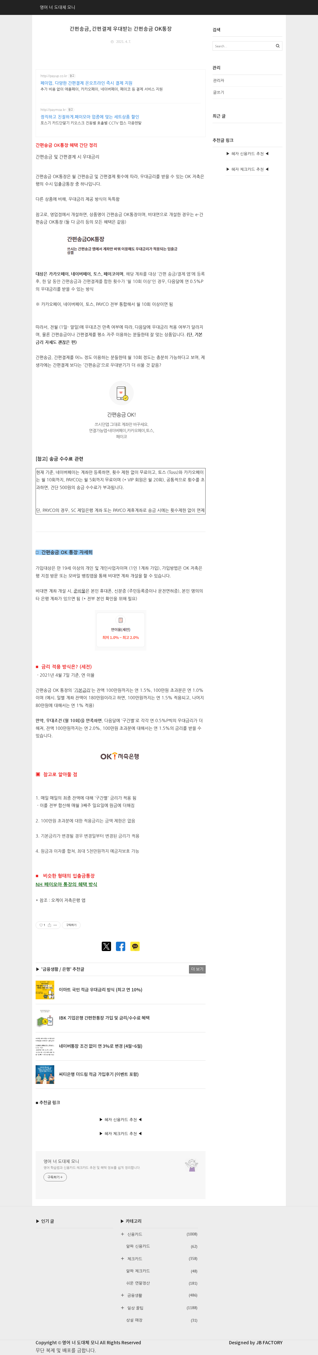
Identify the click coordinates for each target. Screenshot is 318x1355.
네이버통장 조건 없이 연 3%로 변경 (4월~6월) (100, 1046)
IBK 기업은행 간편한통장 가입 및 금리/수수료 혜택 (104, 1018)
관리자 (218, 80)
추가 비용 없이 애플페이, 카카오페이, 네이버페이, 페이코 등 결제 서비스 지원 (102, 89)
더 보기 (197, 969)
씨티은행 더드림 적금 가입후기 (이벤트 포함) (99, 1074)
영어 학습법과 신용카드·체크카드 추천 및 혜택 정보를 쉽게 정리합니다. (92, 1167)
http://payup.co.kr (54, 76)
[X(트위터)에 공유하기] (106, 946)
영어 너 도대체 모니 (61, 1161)
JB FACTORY (269, 1342)
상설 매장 (161, 1320)
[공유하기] (49, 925)
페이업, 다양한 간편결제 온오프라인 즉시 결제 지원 (86, 82)
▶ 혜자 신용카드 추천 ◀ (120, 1119)
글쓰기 (218, 92)
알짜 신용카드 (161, 1246)
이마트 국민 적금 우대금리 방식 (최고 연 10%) (100, 990)
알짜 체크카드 (161, 1271)
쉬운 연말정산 (161, 1283)
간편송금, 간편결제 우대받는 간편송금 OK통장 (121, 29)
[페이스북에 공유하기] (120, 946)
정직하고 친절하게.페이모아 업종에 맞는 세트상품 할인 (90, 116)
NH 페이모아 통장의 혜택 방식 (66, 884)
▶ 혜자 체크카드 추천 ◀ (120, 1133)
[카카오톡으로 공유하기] (135, 946)
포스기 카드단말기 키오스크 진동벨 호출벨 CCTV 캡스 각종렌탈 (91, 123)
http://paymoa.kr (53, 109)
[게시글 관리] (55, 925)
